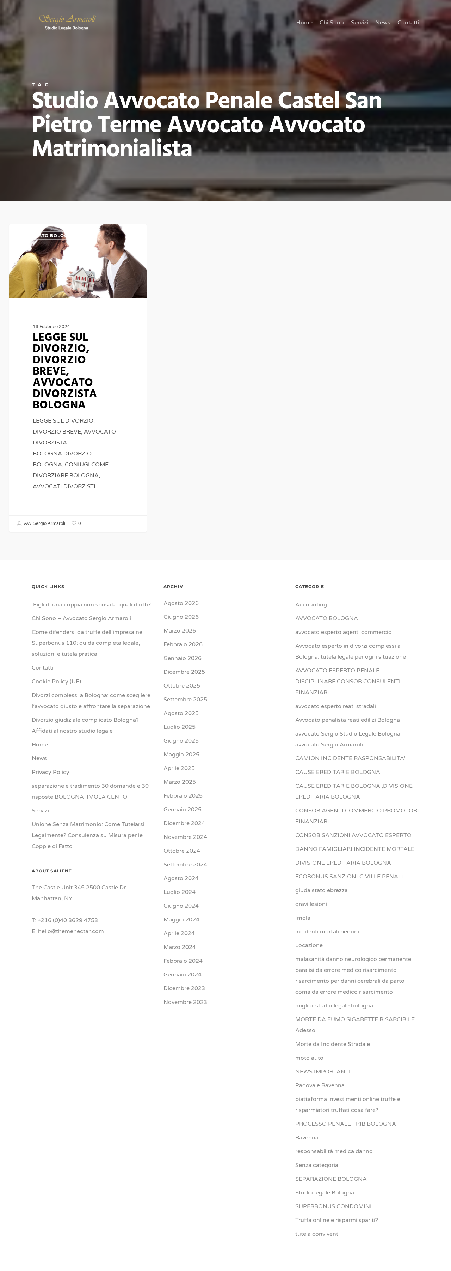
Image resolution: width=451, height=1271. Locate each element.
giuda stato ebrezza (321, 890)
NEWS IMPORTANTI (323, 1071)
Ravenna (307, 1137)
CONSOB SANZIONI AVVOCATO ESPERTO (353, 835)
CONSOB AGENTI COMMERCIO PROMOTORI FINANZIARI (357, 816)
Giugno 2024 (181, 905)
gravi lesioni (311, 904)
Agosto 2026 (181, 603)
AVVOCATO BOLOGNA (47, 235)
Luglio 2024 (179, 892)
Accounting (311, 604)
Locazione (309, 945)
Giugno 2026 (181, 617)
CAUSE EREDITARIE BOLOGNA (337, 772)
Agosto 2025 (181, 713)
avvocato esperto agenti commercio (343, 632)
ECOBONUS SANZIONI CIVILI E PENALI (349, 876)
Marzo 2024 (179, 947)
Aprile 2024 (179, 933)
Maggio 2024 (181, 919)
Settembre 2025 (185, 699)
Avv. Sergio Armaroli (44, 523)
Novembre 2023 (185, 1002)
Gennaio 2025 (182, 809)
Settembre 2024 (185, 864)
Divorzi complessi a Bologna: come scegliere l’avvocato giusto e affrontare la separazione (91, 701)
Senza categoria (316, 1165)
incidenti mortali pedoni (327, 931)
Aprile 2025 (179, 768)
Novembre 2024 (185, 837)
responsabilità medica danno (334, 1151)
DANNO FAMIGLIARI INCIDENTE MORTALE (354, 849)
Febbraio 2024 (183, 960)
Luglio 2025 (179, 727)
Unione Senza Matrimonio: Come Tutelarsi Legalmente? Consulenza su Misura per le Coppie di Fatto (88, 835)
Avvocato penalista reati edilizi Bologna (347, 720)
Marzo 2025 (179, 782)
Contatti (43, 667)
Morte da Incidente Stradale (332, 1044)
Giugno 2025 (181, 740)
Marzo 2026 (179, 630)
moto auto (309, 1057)
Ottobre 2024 (181, 850)
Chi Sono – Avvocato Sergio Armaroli (81, 618)
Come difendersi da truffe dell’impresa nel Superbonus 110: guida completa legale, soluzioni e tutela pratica (88, 643)
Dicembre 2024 (184, 823)
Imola (302, 917)
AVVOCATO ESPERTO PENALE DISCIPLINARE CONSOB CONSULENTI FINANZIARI (348, 681)
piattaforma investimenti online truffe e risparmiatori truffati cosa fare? (347, 1105)
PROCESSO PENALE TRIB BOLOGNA (345, 1123)
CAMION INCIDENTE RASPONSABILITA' (350, 758)
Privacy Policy (50, 772)
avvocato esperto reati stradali (335, 706)
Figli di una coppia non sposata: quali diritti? (91, 604)
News (39, 758)
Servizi (40, 810)
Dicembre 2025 (184, 672)
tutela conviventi (317, 1233)
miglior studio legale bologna (334, 1005)
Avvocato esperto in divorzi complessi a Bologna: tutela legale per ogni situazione (350, 651)
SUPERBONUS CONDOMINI (333, 1206)
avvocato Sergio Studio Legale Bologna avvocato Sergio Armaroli (347, 739)
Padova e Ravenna (320, 1085)
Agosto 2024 (181, 878)
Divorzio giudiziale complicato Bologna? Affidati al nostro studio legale (85, 725)
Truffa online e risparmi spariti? (336, 1220)
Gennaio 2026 (182, 658)
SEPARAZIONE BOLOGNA (331, 1178)
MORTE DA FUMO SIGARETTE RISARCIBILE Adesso (355, 1025)
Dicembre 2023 (184, 988)
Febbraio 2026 (183, 644)
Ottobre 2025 (181, 685)
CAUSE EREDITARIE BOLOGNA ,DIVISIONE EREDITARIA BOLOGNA (354, 791)
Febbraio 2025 (183, 795)
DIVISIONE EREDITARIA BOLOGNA (343, 862)
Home (40, 744)
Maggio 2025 (181, 754)
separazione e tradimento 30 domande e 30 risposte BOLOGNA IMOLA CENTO (90, 791)
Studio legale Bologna (324, 1192)
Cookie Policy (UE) (56, 681)
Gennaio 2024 (182, 974)
